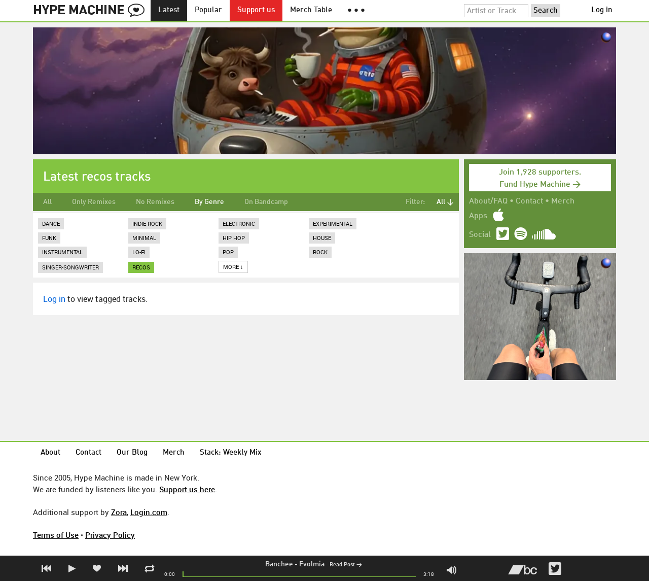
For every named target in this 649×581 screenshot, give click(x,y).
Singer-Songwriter (70, 267)
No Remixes (155, 202)
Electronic (239, 223)
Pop (228, 252)
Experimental (332, 223)
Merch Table (311, 10)
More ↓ (233, 266)
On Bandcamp (266, 202)
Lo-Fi (139, 252)
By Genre (209, 202)
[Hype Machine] (92, 10)
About (50, 453)
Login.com (148, 512)
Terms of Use (56, 535)
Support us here (187, 489)
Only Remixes (94, 202)
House (322, 238)
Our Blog (132, 453)
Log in (601, 10)
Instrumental (62, 252)
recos (141, 267)
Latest (168, 10)
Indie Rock (147, 223)
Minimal (144, 238)
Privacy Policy (110, 535)
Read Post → (346, 565)
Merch (562, 201)
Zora (119, 512)
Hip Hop (234, 238)
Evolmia (311, 564)
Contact (529, 201)
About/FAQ (488, 201)
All (47, 202)
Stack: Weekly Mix (231, 453)
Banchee (279, 564)
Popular (208, 10)
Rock (320, 252)
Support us (256, 10)
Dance (51, 223)
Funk (49, 238)
